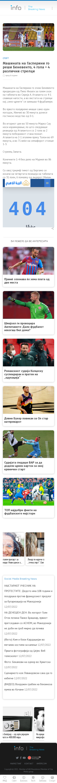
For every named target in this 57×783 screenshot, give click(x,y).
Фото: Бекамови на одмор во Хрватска (27, 662)
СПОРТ (6, 58)
